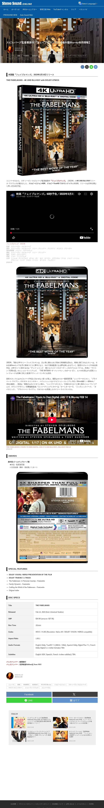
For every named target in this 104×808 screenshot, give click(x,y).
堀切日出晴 (18, 50)
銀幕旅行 (23, 662)
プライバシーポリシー (26, 804)
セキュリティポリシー (42, 804)
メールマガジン (82, 804)
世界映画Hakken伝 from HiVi (30, 664)
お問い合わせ (70, 804)
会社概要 (13, 804)
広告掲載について (57, 804)
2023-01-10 (19, 48)
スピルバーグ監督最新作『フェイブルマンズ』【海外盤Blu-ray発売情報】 (48, 42)
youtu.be (9, 262)
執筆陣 (91, 804)
